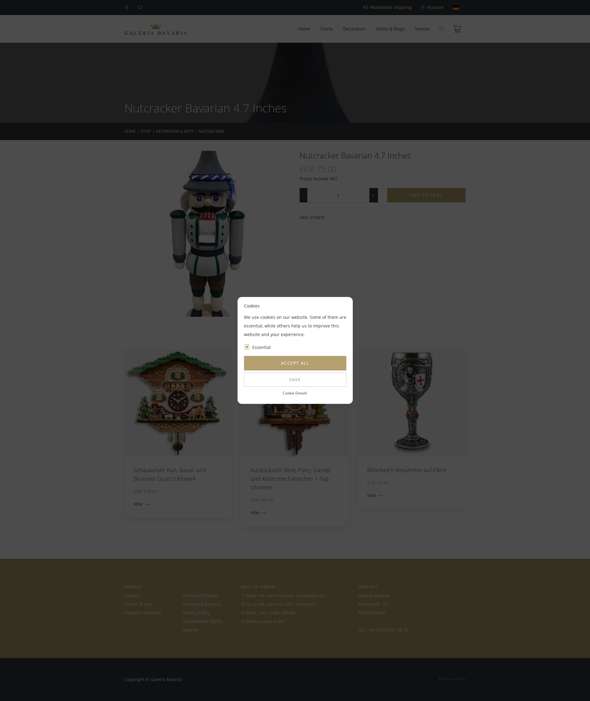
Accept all (295, 363)
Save (295, 379)
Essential (261, 347)
